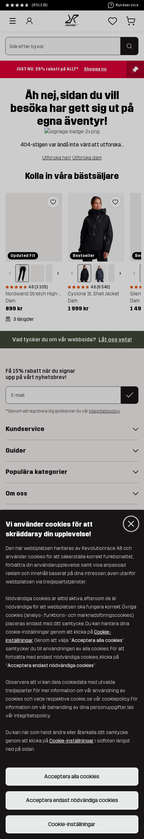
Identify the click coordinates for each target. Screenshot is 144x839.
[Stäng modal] (131, 523)
